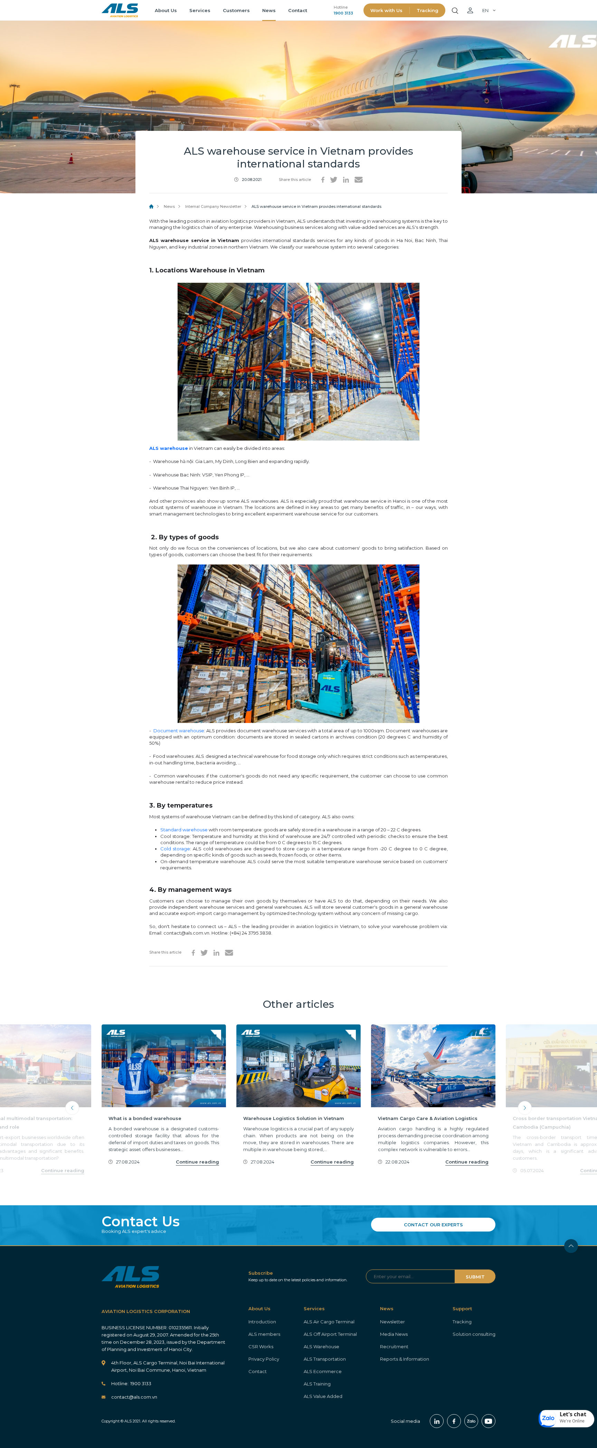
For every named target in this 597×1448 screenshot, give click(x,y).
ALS (120, 10)
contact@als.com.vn (134, 1397)
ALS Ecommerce (323, 1371)
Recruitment (394, 1346)
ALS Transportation (325, 1359)
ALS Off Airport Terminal (330, 1334)
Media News (394, 1334)
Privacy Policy (263, 1359)
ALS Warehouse (321, 1346)
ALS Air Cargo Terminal (329, 1321)
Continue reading (62, 1170)
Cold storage (175, 848)
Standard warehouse (184, 829)
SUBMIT (475, 1277)
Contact (297, 10)
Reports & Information (404, 1359)
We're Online (572, 1421)
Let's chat (573, 1414)
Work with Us (386, 10)
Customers (236, 10)
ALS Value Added (323, 1396)
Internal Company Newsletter (213, 206)
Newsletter (392, 1321)
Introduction (262, 1321)
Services (199, 10)
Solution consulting (474, 1334)
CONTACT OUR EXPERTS (433, 1224)
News (269, 10)
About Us (166, 10)
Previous (72, 1108)
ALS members (264, 1334)
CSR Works (260, 1346)
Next (525, 1108)
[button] (566, 1418)
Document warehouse (178, 730)
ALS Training (317, 1384)
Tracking (427, 10)
